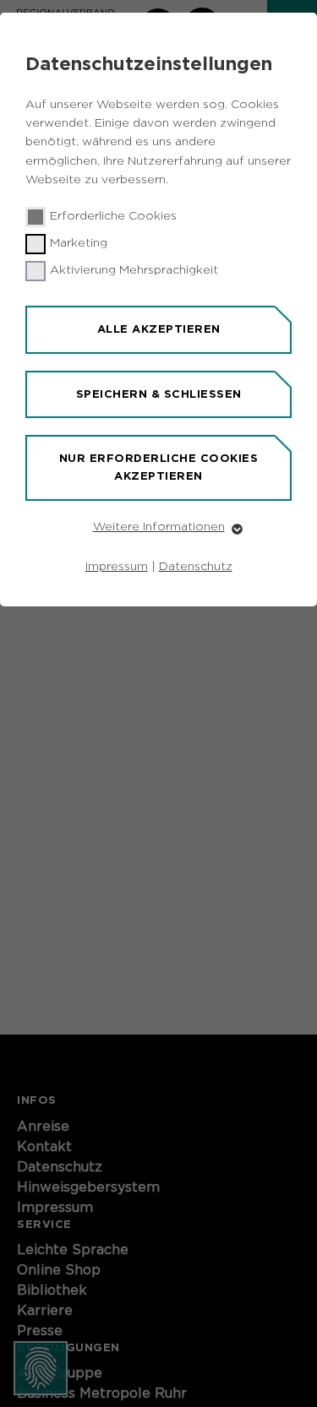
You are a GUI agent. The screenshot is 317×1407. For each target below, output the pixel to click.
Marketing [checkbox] (78, 243)
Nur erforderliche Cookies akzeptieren (159, 467)
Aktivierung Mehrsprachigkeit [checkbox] (134, 270)
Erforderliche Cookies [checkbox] (113, 216)
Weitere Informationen (159, 527)
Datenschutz (195, 567)
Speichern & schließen (159, 394)
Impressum (116, 567)
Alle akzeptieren (159, 329)
